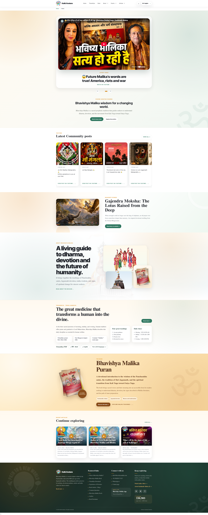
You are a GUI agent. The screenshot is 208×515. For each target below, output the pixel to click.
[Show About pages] (108, 3)
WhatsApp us (116, 482)
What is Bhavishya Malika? (96, 476)
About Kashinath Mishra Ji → (143, 487)
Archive (91, 496)
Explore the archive (111, 119)
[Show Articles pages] (124, 3)
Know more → (146, 320)
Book (99, 3)
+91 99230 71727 (118, 479)
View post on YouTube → (66, 183)
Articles (121, 3)
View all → (146, 136)
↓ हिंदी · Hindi (74, 347)
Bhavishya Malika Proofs (95, 494)
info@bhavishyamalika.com (120, 476)
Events (112, 3)
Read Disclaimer (93, 499)
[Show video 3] (105, 91)
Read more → (60, 489)
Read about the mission (64, 289)
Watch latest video (97, 119)
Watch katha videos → (141, 484)
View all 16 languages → (99, 347)
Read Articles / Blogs (95, 488)
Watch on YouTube (103, 84)
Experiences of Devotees (95, 485)
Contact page (116, 485)
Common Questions (94, 491)
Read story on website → (113, 226)
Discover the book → (103, 404)
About (104, 3)
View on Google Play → (118, 494)
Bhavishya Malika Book (95, 479)
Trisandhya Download (95, 482)
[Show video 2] (103, 91)
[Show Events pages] (116, 3)
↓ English (85, 347)
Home (84, 3)
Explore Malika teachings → (122, 404)
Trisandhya (92, 3)
